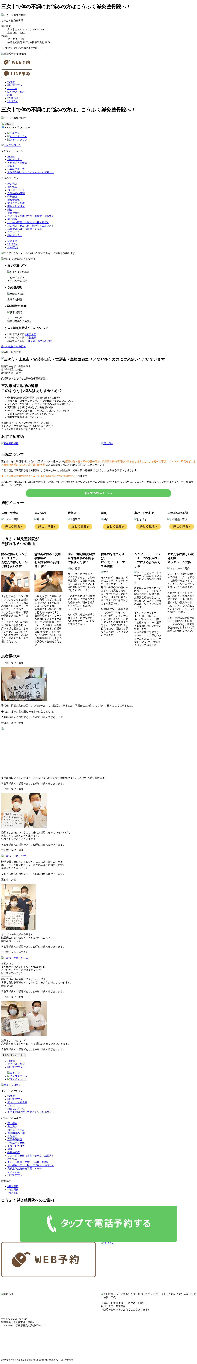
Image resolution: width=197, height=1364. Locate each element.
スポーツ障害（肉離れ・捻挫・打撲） (28, 222)
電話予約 (12, 241)
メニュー (12, 88)
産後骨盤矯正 (14, 200)
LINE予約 (12, 101)
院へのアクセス (16, 91)
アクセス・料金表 (17, 162)
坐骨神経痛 (13, 212)
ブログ (11, 166)
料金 (9, 95)
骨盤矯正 (12, 196)
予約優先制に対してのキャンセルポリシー (30, 172)
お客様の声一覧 (16, 169)
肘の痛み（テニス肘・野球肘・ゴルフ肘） (30, 225)
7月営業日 (30, 337)
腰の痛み (12, 183)
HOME (11, 82)
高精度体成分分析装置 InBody (24, 229)
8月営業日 (12, 1189)
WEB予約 (12, 98)
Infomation (10, 127)
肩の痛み (12, 187)
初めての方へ (14, 85)
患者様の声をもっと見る (13, 1055)
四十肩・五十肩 (16, 190)
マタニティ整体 (16, 203)
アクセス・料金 (16, 1064)
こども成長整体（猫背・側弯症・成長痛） (30, 216)
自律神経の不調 (16, 193)
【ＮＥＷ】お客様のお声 (38, 341)
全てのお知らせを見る (13, 346)
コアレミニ (13, 232)
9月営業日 (30, 334)
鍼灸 (9, 209)
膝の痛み (12, 219)
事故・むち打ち (16, 206)
